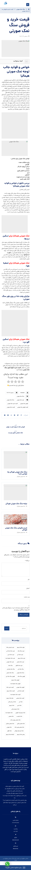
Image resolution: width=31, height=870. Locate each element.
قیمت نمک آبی (20, 691)
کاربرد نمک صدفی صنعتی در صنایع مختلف (14, 786)
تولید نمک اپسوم (20, 647)
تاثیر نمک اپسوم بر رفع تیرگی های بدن (14, 793)
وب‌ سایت (26, 597)
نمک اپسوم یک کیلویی (20, 713)
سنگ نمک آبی (21, 669)
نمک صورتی (9, 727)
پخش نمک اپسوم (21, 734)
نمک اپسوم (11, 705)
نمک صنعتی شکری (21, 723)
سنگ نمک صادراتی (11, 669)
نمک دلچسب (19, 716)
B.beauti (22, 393)
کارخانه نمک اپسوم (10, 734)
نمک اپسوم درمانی (15, 709)
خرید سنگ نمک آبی (10, 651)
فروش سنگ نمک (21, 676)
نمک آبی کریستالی (12, 702)
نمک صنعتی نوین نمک (19, 727)
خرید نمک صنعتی (20, 662)
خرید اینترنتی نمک (10, 647)
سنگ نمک (10, 665)
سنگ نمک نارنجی (10, 673)
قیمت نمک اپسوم (11, 691)
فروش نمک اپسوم (15, 680)
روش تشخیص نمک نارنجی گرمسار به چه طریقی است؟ (15, 800)
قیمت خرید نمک (10, 687)
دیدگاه (27, 561)
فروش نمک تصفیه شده (15, 684)
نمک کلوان (9, 731)
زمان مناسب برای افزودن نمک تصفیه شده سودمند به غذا (14, 797)
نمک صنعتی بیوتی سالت (15, 720)
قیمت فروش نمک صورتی (22, 407)
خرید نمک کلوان (19, 665)
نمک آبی (20, 702)
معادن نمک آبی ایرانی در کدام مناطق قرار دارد (15, 789)
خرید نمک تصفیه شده (10, 658)
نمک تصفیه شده (9, 713)
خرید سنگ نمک (21, 651)
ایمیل (27, 588)
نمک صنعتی (11, 716)
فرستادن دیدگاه (24, 615)
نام (28, 580)
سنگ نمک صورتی (20, 396)
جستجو (7, 628)
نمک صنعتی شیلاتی (10, 723)
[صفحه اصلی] (28, 9)
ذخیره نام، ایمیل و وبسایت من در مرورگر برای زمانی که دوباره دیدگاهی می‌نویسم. (15, 609)
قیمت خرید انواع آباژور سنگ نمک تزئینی (16, 369)
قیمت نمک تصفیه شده (15, 694)
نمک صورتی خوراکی (21, 476)
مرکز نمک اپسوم (10, 698)
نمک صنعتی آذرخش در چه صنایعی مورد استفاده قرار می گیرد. (14, 804)
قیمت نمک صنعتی (20, 698)
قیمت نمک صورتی (11, 407)
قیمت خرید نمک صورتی (12, 403)
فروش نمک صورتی (24, 403)
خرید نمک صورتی (20, 400)
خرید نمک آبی (20, 655)
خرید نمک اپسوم (21, 658)
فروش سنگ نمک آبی (10, 676)
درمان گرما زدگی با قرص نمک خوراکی (15, 791)
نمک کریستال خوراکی (19, 731)
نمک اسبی (19, 705)
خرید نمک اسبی (11, 655)
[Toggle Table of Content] (26, 61)
